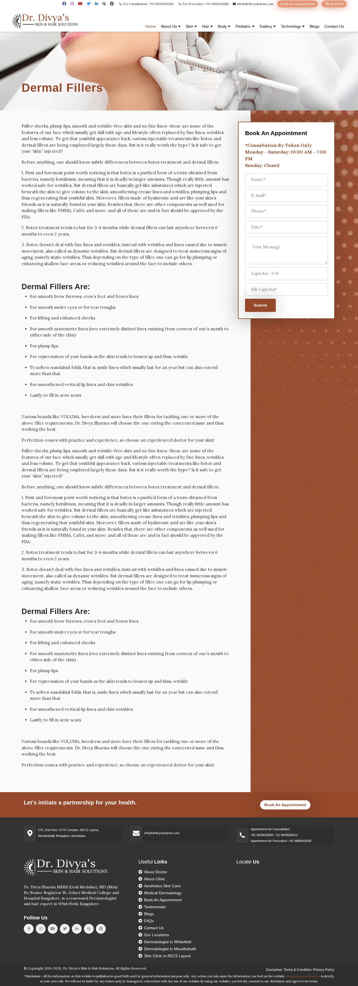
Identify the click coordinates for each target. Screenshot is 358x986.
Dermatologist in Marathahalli (170, 949)
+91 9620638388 (262, 835)
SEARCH (336, 4)
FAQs (149, 921)
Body (223, 26)
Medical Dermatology (163, 893)
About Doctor (155, 872)
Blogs (314, 26)
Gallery (266, 26)
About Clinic (154, 879)
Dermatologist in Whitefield (167, 942)
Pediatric (243, 26)
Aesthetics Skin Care (162, 886)
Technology (291, 26)
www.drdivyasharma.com (303, 976)
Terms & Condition (298, 970)
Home (150, 26)
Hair (206, 26)
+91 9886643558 (300, 841)
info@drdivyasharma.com (255, 4)
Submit (260, 305)
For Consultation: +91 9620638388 (147, 4)
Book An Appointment (297, 4)
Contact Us (334, 26)
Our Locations (156, 935)
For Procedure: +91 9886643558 (205, 4)
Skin (190, 26)
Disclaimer (274, 970)
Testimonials (155, 907)
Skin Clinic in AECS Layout (167, 956)
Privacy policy (323, 970)
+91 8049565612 (286, 835)
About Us (169, 26)
